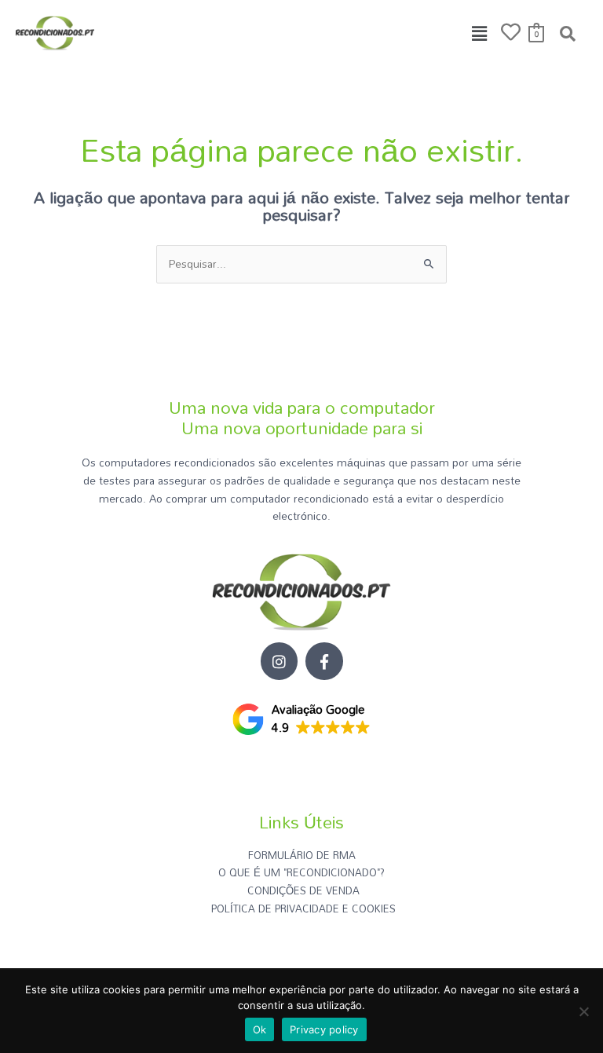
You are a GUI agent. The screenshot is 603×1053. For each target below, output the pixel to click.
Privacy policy (324, 1029)
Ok (260, 1029)
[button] (479, 33)
